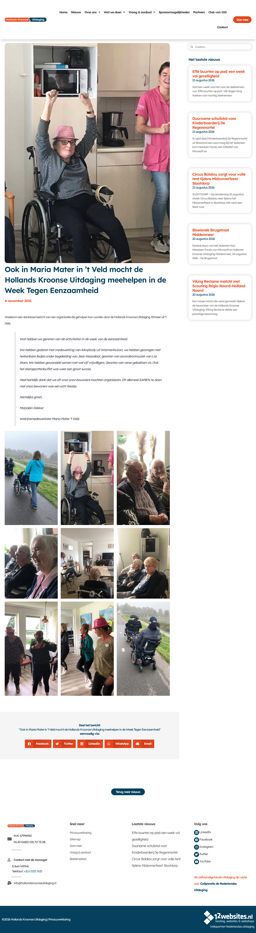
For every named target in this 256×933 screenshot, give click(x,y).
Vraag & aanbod (140, 12)
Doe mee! (76, 846)
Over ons (91, 12)
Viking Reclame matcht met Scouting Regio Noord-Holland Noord (218, 286)
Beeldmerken (78, 859)
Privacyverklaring (80, 833)
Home (63, 12)
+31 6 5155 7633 (33, 871)
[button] (38, 744)
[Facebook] (196, 839)
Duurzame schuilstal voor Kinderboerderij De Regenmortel (214, 123)
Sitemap (75, 839)
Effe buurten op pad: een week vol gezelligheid (218, 73)
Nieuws (76, 12)
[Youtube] (196, 861)
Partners (199, 12)
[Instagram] (196, 847)
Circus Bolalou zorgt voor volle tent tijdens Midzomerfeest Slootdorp (219, 179)
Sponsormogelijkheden (174, 12)
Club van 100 (217, 12)
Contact (222, 27)
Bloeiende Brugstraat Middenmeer (210, 232)
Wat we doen (112, 12)
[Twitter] (196, 854)
